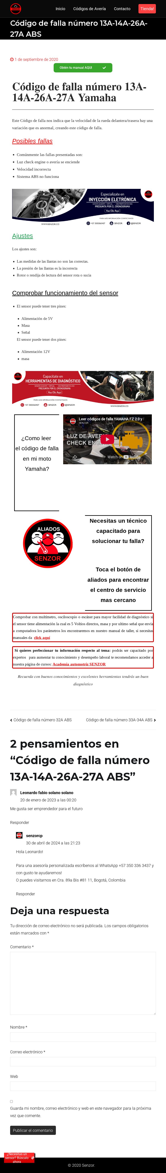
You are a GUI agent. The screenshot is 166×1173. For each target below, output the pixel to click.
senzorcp (34, 835)
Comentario (22, 946)
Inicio (60, 8)
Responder (19, 822)
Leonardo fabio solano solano (46, 792)
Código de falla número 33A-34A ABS (119, 719)
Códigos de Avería (89, 8)
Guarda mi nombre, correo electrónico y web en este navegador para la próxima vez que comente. (80, 1112)
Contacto (122, 8)
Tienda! (147, 8)
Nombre (18, 1027)
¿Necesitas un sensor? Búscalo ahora (17, 1158)
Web (14, 1076)
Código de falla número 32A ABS (43, 719)
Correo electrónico (27, 1051)
